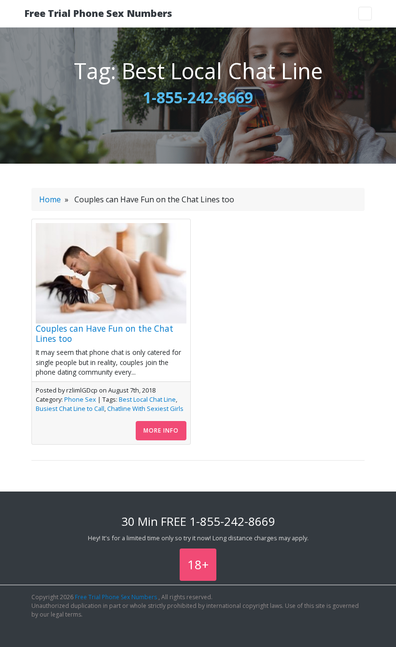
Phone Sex (80, 399)
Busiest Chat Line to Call (70, 408)
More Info (161, 430)
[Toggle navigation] (365, 13)
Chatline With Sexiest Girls (145, 408)
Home (50, 199)
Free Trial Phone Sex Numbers (98, 13)
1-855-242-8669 (198, 97)
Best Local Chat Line (147, 399)
